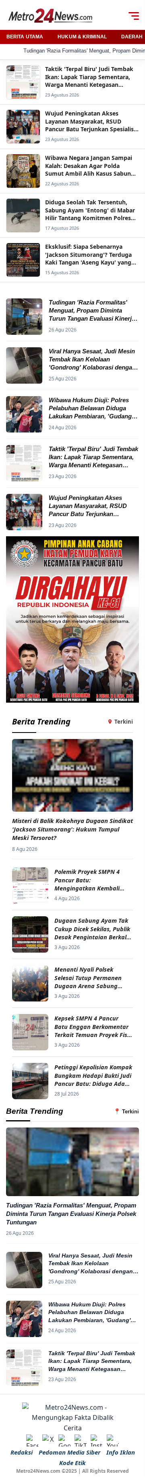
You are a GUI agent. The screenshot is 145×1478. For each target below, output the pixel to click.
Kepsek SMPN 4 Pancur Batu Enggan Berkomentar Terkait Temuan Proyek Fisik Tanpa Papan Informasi (93, 1026)
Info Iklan (120, 1452)
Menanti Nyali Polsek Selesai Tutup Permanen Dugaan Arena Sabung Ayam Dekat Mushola (88, 977)
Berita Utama (24, 37)
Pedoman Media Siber (69, 1452)
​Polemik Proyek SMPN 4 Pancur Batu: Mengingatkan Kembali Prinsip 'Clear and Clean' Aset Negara (88, 879)
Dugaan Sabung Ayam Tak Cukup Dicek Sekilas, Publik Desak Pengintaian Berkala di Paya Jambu (92, 928)
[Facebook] (32, 1440)
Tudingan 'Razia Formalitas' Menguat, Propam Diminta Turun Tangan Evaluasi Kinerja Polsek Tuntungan (71, 1214)
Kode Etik (72, 1463)
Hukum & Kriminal (82, 37)
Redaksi (21, 1452)
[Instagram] (97, 1440)
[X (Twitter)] (48, 1440)
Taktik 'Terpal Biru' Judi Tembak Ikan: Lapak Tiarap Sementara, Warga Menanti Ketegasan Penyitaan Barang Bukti (91, 1361)
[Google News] (64, 1440)
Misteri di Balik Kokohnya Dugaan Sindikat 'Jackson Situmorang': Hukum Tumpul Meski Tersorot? (72, 829)
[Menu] (133, 16)
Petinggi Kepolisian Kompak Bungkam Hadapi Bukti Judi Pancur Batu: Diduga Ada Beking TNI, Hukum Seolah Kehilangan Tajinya (93, 1075)
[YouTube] (113, 1440)
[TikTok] (81, 1440)
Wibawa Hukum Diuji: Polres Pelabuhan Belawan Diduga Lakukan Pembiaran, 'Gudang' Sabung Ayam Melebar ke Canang (89, 1313)
